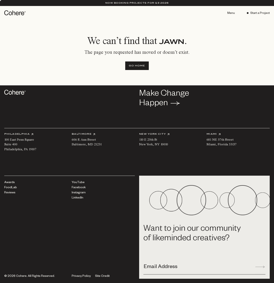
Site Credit (102, 276)
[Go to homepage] (15, 12)
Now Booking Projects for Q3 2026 (137, 2)
